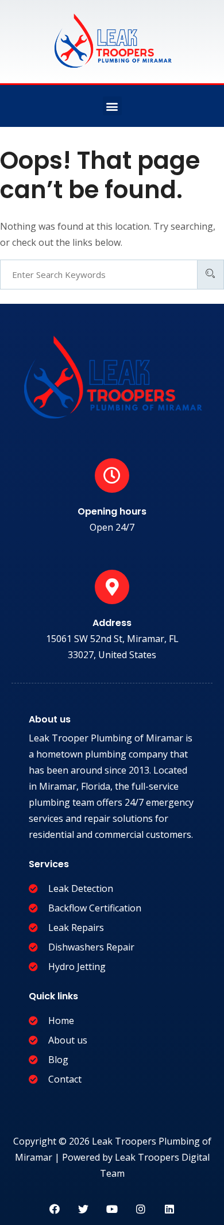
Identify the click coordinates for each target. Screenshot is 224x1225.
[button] (112, 105)
